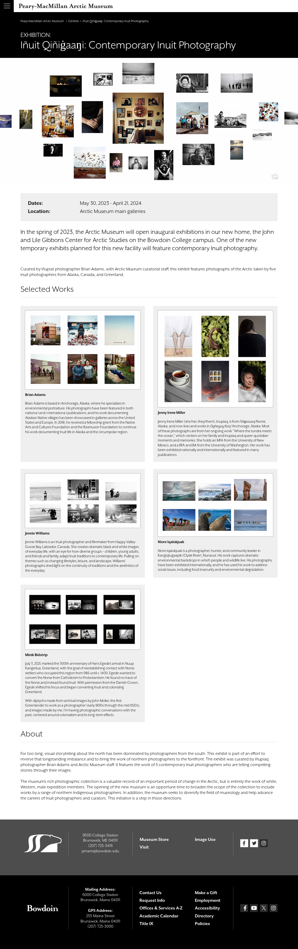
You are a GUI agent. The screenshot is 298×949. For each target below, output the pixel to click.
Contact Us (150, 892)
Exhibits (73, 21)
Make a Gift (206, 892)
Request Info (152, 900)
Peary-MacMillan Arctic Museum (42, 21)
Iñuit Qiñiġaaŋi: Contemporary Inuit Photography (116, 21)
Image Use (205, 839)
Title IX (146, 923)
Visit (144, 847)
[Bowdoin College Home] (42, 908)
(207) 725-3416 (100, 845)
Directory (204, 915)
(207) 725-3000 (100, 926)
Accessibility (207, 908)
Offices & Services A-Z (161, 908)
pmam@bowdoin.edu (100, 851)
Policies (202, 923)
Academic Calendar (158, 915)
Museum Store (154, 839)
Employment (207, 900)
